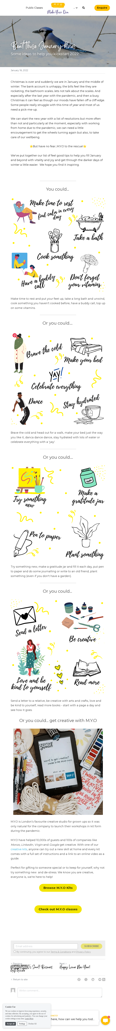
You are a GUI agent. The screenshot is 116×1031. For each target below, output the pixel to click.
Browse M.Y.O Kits (58, 888)
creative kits (19, 849)
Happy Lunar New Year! (75, 967)
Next (62, 963)
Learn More (29, 1019)
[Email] (99, 979)
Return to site (20, 979)
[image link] (58, 5)
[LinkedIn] (92, 979)
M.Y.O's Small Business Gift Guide (31, 968)
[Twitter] (85, 979)
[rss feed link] (103, 979)
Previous (17, 963)
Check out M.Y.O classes (58, 909)
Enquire (102, 7)
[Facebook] (79, 979)
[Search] (83, 7)
